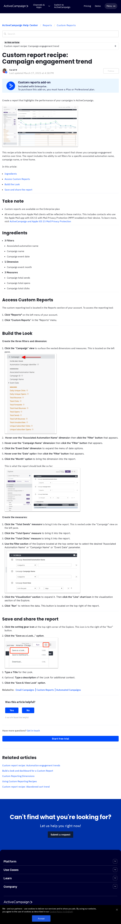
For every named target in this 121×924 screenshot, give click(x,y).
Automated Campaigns (68, 689)
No (28, 710)
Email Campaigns (25, 689)
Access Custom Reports (17, 179)
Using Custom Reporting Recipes (19, 781)
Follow (111, 71)
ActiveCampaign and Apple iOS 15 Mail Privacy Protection (40, 221)
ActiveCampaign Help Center (20, 25)
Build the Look (12, 184)
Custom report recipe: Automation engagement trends (31, 765)
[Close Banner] (117, 909)
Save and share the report (18, 189)
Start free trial (60, 738)
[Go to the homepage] (16, 6)
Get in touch (33, 730)
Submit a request (60, 834)
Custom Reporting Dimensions (18, 776)
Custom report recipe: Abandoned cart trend (26, 786)
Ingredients (11, 173)
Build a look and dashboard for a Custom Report (27, 770)
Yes (12, 710)
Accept (41, 918)
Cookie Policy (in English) (61, 911)
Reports (47, 25)
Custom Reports (66, 25)
